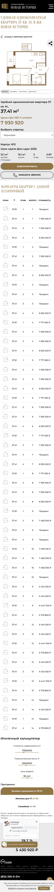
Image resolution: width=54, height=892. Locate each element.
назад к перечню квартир (18, 37)
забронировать (27, 166)
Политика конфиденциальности (11, 880)
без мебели (13, 91)
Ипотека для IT (27, 798)
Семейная (27, 806)
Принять (44, 888)
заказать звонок (29, 175)
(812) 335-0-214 (10, 876)
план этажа (22, 91)
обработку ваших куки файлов (22, 888)
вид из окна (32, 91)
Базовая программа (27, 791)
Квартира (5, 91)
